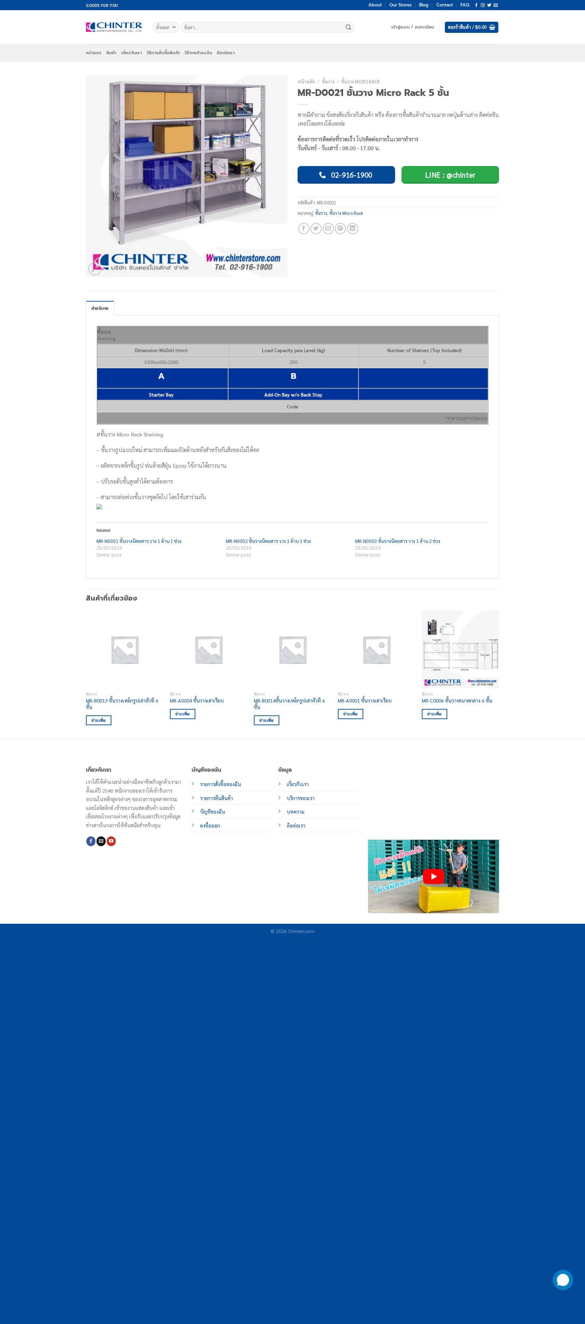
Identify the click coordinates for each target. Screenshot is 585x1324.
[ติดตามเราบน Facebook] (476, 5)
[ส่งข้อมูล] (348, 27)
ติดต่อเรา (226, 52)
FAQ (464, 5)
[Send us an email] (496, 5)
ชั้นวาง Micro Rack (360, 81)
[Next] (499, 674)
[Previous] (86, 674)
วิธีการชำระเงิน (198, 52)
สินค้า (111, 52)
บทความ (295, 812)
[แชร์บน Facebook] (303, 228)
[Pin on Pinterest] (340, 228)
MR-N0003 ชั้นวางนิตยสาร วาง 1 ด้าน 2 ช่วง (397, 541)
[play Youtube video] (433, 876)
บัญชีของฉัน (212, 812)
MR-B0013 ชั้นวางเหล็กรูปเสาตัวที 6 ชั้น (122, 703)
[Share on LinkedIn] (352, 228)
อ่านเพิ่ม (98, 720)
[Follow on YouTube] (111, 841)
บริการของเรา (301, 798)
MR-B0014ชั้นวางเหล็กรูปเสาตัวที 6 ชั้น (289, 703)
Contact (444, 5)
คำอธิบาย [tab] (100, 308)
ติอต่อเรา (296, 825)
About (375, 5)
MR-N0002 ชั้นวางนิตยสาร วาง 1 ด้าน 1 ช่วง (268, 541)
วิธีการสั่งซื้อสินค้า (163, 52)
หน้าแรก (94, 52)
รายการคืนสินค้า (216, 798)
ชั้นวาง (328, 81)
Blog (424, 5)
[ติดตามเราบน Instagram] (483, 5)
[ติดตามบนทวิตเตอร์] (489, 5)
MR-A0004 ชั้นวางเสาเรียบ (197, 700)
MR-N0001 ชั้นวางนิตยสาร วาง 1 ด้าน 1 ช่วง (138, 541)
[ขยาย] (95, 269)
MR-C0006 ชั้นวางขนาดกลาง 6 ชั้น (457, 700)
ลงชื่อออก (210, 825)
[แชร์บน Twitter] (316, 228)
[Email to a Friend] (328, 228)
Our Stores (400, 5)
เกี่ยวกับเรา (131, 52)
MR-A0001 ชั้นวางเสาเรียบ (365, 700)
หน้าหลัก (306, 81)
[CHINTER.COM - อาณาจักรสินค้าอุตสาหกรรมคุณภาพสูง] (114, 27)
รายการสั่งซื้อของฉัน (220, 784)
